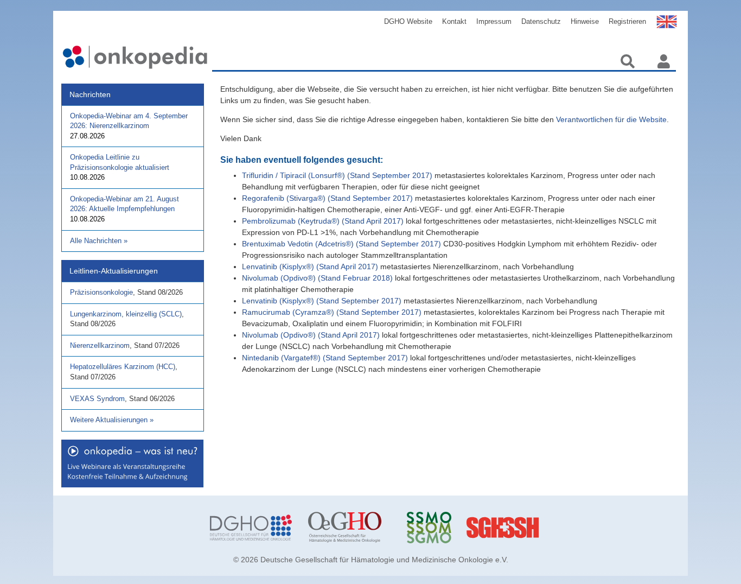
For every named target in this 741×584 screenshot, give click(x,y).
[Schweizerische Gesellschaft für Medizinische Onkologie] (448, 527)
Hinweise (585, 21)
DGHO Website (408, 21)
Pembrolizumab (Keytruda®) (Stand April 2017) (323, 221)
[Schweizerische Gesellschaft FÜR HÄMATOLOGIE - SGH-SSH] (546, 527)
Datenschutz (541, 21)
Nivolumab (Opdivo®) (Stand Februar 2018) (317, 278)
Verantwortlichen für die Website (611, 119)
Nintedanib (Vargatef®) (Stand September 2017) (325, 357)
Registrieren (627, 21)
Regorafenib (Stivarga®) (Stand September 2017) (327, 198)
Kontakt (454, 21)
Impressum (494, 21)
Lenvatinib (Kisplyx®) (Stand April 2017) (310, 266)
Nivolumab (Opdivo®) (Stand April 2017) (311, 335)
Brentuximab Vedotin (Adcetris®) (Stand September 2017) (341, 243)
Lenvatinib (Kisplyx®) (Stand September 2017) (321, 300)
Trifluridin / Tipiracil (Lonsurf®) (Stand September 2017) (337, 175)
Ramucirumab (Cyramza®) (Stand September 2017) (331, 312)
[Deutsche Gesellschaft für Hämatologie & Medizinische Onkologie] (251, 527)
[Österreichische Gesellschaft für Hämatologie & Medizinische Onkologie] (349, 527)
